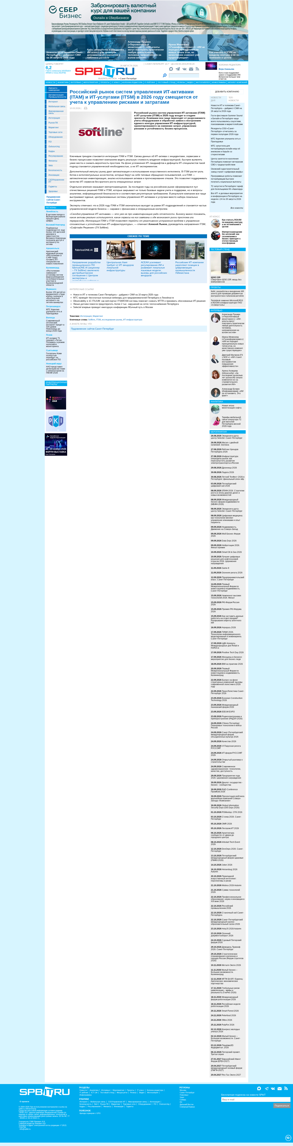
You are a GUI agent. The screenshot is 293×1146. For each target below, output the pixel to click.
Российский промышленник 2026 (222, 907)
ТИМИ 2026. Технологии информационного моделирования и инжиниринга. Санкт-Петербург (226, 635)
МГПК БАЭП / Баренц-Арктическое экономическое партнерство (227, 981)
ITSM (98, 320)
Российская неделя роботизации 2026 (225, 1005)
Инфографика (219, 82)
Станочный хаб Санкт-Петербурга (227, 914)
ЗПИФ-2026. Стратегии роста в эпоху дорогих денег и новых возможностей (227, 492)
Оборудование (55, 137)
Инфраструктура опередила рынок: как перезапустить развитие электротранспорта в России (225, 459)
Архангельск (52, 248)
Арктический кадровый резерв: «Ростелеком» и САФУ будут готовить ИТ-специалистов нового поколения (54, 257)
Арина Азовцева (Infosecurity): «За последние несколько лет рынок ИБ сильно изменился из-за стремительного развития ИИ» (232, 377)
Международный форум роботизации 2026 (224, 998)
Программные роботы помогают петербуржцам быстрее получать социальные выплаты (226, 179)
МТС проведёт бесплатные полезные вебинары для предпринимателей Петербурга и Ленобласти (123, 297)
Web (50, 166)
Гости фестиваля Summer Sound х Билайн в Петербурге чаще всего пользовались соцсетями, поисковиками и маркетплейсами (227, 119)
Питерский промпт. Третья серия (225, 1053)
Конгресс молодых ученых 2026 (225, 1030)
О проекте (24, 1102)
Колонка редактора (230, 65)
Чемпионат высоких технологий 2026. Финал (226, 596)
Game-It (225, 568)
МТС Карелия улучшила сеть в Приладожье (54, 311)
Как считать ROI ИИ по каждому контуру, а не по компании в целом (224, 55)
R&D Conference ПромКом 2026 (224, 790)
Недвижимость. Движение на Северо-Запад (224, 528)
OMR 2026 (227, 824)
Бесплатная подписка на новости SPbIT (243, 1095)
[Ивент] (56, 399)
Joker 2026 (227, 865)
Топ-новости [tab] (234, 99)
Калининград (52, 268)
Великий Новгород (55, 225)
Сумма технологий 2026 (225, 891)
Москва (183, 1090)
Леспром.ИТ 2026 (230, 828)
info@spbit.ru (25, 1129)
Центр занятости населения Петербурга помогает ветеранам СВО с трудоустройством (227, 162)
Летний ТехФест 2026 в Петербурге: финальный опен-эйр (227, 478)
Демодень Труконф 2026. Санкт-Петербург (225, 948)
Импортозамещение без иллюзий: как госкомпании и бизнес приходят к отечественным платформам (232, 237)
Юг (181, 1102)
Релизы (181, 82)
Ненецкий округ (54, 363)
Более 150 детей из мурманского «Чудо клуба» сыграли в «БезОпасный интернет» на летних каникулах (55, 297)
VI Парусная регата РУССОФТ (226, 747)
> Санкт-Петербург (127, 78)
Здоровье (53, 191)
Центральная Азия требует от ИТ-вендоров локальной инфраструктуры (120, 266)
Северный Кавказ (187, 1107)
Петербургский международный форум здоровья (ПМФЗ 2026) (227, 857)
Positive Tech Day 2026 (233, 652)
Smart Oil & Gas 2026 (232, 552)
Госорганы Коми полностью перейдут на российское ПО (54, 356)
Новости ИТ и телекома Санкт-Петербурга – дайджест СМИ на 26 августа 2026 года (64, 55)
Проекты (105, 82)
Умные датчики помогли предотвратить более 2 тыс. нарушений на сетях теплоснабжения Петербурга (126, 304)
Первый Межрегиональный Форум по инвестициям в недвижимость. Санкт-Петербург (225, 587)
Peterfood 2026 (229, 1015)
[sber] (146, 17)
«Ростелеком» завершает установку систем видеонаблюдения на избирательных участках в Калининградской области (55, 278)
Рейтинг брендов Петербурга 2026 (224, 450)
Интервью (76, 82)
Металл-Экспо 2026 (231, 965)
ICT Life (94, 1093)
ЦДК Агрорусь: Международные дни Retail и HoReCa (225, 645)
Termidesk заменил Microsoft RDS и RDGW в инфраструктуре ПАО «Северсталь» (227, 302)
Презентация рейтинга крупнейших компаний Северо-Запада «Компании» (227, 798)
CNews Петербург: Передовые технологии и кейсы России (226, 725)
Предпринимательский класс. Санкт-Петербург (227, 578)
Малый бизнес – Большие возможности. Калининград (224, 972)
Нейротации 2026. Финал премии (225, 546)
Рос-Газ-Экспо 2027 (231, 1075)
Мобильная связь (56, 106)
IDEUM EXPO (228, 712)
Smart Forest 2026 (230, 1011)
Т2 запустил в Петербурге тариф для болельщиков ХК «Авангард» (227, 187)
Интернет (53, 102)
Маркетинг (53, 127)
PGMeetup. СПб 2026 (232, 812)
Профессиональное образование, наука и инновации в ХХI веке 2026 (227, 899)
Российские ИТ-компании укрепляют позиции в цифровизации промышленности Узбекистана (189, 267)
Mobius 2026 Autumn (231, 885)
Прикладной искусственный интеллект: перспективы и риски (223, 878)
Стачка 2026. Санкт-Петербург (226, 818)
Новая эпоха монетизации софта (231, 406)
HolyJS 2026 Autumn (231, 928)
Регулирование (55, 156)
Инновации (53, 175)
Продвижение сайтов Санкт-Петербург (53, 200)
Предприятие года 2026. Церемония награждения (226, 777)
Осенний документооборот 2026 (222, 934)
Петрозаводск (53, 306)
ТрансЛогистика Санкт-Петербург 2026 (227, 692)
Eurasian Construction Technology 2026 (226, 699)
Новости (50, 82)
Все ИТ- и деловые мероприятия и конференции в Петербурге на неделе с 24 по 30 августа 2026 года (227, 197)
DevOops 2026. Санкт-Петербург (227, 850)
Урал (182, 1097)
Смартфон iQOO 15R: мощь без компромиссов (226, 279)
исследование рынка (112, 320)
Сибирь (183, 1100)
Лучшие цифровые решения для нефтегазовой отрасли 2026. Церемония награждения (225, 560)
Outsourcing (54, 146)
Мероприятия (90, 82)
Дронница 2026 (229, 468)
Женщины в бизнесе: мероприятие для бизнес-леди (226, 658)
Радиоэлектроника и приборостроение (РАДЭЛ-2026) (226, 717)
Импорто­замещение (54, 89)
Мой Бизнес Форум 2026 (225, 535)
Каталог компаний (237, 82)
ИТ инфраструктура (132, 320)
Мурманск (51, 289)
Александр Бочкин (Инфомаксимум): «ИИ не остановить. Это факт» (232, 392)
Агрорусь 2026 (229, 627)
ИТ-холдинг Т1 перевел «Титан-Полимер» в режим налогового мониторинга (55, 342)
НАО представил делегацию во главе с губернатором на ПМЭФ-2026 (55, 370)
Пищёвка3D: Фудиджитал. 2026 (222, 1046)
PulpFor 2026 (228, 1025)
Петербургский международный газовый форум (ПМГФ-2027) (226, 1068)
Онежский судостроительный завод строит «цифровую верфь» (227, 170)
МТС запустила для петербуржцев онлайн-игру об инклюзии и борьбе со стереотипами (225, 150)
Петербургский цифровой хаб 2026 (223, 485)
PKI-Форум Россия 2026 (225, 603)
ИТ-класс (215, 217)
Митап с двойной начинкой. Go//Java (224, 443)
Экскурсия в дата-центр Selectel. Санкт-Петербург (226, 437)
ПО (50, 142)
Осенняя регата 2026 (232, 572)
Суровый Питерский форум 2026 (226, 941)
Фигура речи (122, 1093)
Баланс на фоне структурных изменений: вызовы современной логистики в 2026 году (226, 683)
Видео (190, 82)
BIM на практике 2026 (232, 664)
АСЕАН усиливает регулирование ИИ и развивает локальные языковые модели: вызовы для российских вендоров (154, 269)
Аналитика (63, 82)
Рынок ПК (53, 123)
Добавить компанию (227, 91)
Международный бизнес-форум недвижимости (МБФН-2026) (225, 501)
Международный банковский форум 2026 (224, 706)
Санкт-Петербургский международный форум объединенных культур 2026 (227, 734)
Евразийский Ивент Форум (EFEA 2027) (226, 1060)
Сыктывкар (52, 350)
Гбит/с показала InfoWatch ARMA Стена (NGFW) (58, 72)
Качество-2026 (229, 741)
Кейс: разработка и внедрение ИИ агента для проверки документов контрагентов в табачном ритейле (105, 53)
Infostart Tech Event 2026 (225, 843)
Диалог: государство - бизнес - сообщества (227, 783)
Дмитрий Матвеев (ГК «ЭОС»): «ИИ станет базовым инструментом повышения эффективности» (232, 360)
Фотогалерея (203, 82)
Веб (95, 1104)
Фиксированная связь (56, 112)
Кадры (51, 151)
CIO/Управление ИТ (56, 181)
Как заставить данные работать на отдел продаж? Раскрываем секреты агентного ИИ (227, 619)
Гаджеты (52, 187)
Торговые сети (55, 132)
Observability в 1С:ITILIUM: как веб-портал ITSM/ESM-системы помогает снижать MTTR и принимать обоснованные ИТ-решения (139, 301)
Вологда (50, 317)
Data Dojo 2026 (229, 541)
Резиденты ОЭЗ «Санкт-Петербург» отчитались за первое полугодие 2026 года (224, 131)
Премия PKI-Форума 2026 (226, 610)
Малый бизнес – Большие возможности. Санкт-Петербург (225, 1038)
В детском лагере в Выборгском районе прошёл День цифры (55, 217)
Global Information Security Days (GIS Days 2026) (225, 806)
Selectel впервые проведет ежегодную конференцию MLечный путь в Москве (113, 307)
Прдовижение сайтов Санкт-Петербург (92, 328)
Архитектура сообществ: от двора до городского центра (222, 835)
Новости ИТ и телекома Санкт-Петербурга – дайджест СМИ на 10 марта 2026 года (115, 294)
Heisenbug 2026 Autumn (224, 870)
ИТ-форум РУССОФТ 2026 (226, 754)
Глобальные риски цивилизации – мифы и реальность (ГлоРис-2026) (225, 990)
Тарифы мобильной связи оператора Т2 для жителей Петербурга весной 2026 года (231, 422)
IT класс (116, 82)
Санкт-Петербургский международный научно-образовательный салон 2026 (227, 921)
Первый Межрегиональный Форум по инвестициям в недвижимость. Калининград (225, 672)
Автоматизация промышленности (57, 96)
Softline (91, 320)
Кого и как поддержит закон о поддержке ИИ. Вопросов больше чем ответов (230, 76)
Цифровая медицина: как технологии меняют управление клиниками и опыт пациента (227, 519)
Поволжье (184, 1095)
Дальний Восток (186, 1104)
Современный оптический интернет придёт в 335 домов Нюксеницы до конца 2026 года (55, 326)
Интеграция (54, 118)
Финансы (52, 161)
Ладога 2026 (228, 472)
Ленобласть (52, 211)
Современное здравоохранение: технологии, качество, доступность (226, 768)
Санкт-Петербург (187, 1093)
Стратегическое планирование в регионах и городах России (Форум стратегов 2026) (227, 957)
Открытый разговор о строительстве (227, 761)
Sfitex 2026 (227, 1020)
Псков (49, 335)
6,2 (49, 67)
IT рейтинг (149, 82)
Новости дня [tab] (216, 99)
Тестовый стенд (166, 82)
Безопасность (55, 170)
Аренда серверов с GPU (90, 1113)
